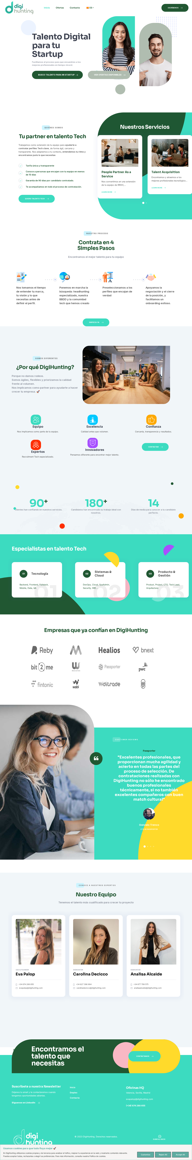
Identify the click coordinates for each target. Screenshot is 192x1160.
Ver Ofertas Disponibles (108, 75)
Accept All (180, 1154)
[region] (96, 1152)
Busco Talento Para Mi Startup (56, 75)
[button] (174, 8)
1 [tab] (143, 202)
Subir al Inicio (159, 1139)
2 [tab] (146, 202)
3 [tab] (150, 846)
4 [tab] (153, 846)
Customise (145, 1154)
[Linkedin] (39, 1103)
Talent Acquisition (166, 172)
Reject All (163, 1154)
